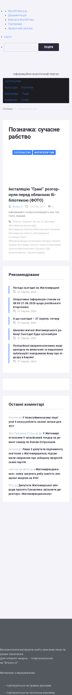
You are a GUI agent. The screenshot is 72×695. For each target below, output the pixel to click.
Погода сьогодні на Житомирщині (36, 287)
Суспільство (22, 152)
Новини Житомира (19, 245)
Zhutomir (17, 221)
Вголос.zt (17, 206)
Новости (34, 245)
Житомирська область (20, 233)
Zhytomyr (27, 221)
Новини (56, 241)
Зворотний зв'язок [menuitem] (20, 28)
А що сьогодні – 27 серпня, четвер (36, 318)
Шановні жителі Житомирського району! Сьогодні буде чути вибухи (37, 332)
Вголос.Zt (38, 221)
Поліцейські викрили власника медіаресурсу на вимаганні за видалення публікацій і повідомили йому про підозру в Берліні (38, 351)
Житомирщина (41, 233)
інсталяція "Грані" (17, 237)
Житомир (49, 221)
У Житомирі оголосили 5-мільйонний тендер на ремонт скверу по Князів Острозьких (35, 438)
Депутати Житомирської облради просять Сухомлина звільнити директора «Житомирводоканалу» (35, 490)
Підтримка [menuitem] (15, 23)
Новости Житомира (50, 245)
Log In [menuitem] (8, 36)
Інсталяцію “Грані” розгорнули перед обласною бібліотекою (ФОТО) (34, 194)
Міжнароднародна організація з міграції (30, 241)
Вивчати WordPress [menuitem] (21, 19)
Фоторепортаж (44, 152)
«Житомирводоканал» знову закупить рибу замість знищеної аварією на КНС (35, 473)
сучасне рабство (17, 252)
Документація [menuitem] (17, 15)
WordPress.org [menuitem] (17, 11)
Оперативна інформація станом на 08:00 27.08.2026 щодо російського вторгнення (37, 303)
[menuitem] (38, 47)
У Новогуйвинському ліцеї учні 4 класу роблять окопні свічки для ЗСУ (35, 422)
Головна (7, 109)
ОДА (48, 248)
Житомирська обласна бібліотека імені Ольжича (34, 229)
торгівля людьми (36, 252)
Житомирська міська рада (22, 225)
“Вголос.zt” (11, 662)
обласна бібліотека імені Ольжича (27, 248)
